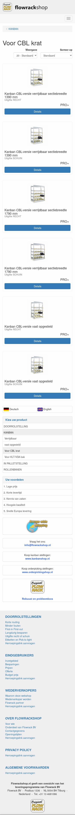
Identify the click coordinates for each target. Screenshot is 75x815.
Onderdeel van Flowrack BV (20, 727)
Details (37, 111)
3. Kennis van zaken (15, 498)
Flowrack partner (14, 702)
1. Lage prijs (10, 486)
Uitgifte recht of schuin (17, 636)
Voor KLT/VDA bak (15, 457)
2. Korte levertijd (13, 492)
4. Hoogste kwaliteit (14, 505)
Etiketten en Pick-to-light (18, 639)
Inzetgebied (11, 660)
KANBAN (8, 432)
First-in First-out (14, 629)
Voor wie (10, 723)
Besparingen (12, 664)
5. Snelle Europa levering (17, 511)
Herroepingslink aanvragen (20, 643)
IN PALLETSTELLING (16, 463)
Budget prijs (11, 674)
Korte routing (12, 622)
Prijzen (9, 667)
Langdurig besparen (16, 632)
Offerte (9, 671)
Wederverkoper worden (18, 699)
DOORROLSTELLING (16, 426)
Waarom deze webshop (18, 695)
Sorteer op (66, 49)
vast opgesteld (13, 444)
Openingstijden (13, 734)
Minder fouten (13, 625)
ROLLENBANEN (13, 469)
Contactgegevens (15, 730)
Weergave (31, 49)
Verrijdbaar (11, 438)
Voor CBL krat (12, 450)
